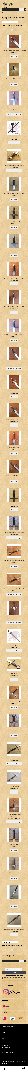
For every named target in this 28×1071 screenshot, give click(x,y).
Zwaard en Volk (10, 985)
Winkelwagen (21, 1067)
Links (3, 1038)
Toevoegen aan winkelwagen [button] (14, 114)
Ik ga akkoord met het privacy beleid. (14, 975)
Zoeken (14, 1068)
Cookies (3, 1032)
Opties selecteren (14, 142)
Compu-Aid (4, 1063)
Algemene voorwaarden (7, 1026)
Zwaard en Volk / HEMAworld (9, 1061)
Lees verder (14, 56)
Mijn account (4, 1068)
